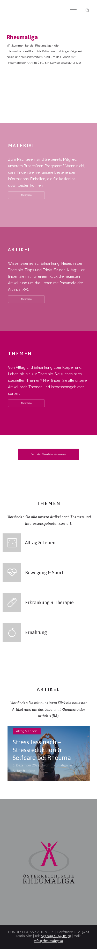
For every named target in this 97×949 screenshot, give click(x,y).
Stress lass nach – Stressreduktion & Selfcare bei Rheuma (42, 749)
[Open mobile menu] (75, 10)
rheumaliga (59, 765)
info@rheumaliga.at (48, 941)
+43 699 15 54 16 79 (56, 936)
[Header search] (87, 10)
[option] (48, 753)
